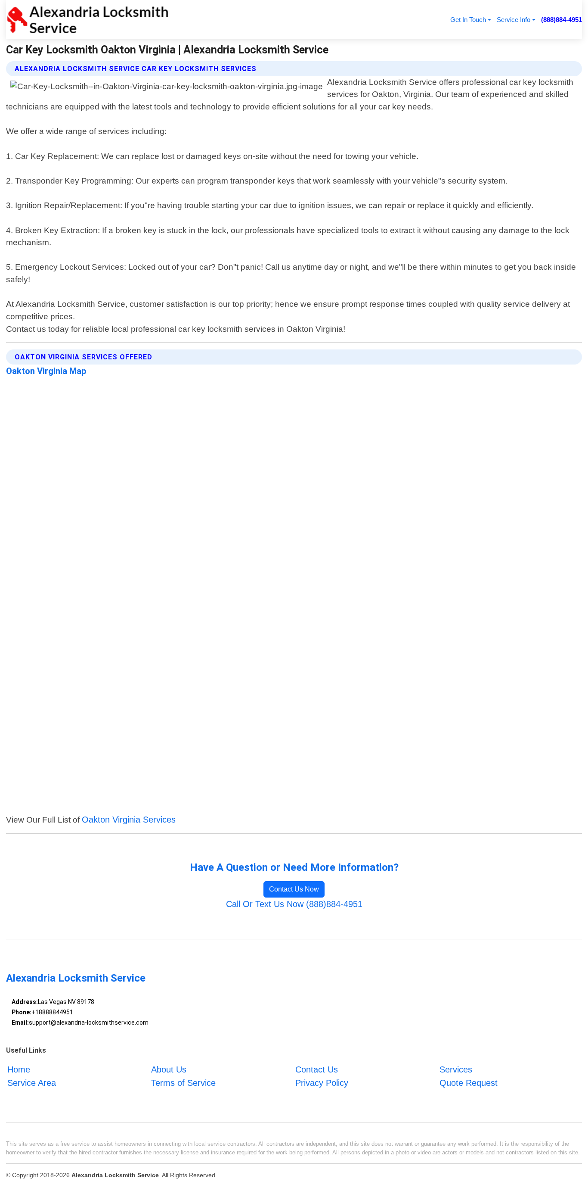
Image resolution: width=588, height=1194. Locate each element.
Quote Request (468, 1083)
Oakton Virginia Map (46, 371)
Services (455, 1069)
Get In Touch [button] (468, 19)
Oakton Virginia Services (129, 819)
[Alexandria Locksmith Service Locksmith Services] (87, 19)
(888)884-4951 (561, 19)
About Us (168, 1069)
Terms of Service (183, 1083)
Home (18, 1069)
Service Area (31, 1083)
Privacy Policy (321, 1083)
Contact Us (316, 1069)
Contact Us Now (294, 889)
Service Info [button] (513, 19)
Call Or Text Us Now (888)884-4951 (294, 904)
